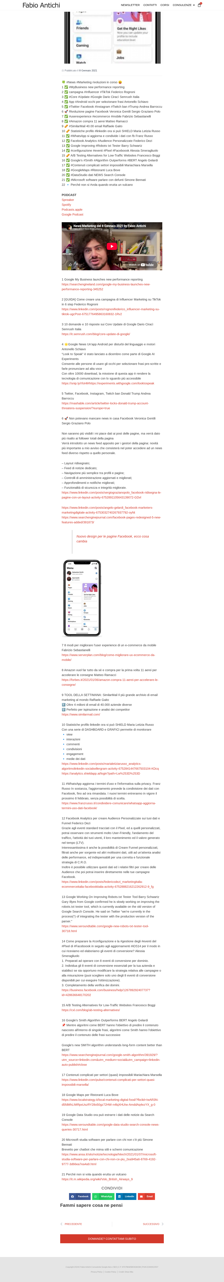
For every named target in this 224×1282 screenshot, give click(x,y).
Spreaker (68, 199)
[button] (80, 1196)
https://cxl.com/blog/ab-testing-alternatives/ (91, 1010)
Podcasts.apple (72, 209)
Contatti (150, 5)
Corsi (164, 5)
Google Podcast (72, 214)
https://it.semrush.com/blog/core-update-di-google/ (96, 334)
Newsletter (130, 5)
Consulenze (182, 5)
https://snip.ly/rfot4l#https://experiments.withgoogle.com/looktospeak (108, 383)
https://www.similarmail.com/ (81, 714)
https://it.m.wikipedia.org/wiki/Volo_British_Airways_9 (97, 1179)
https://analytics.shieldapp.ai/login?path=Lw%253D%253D (101, 773)
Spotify (66, 204)
